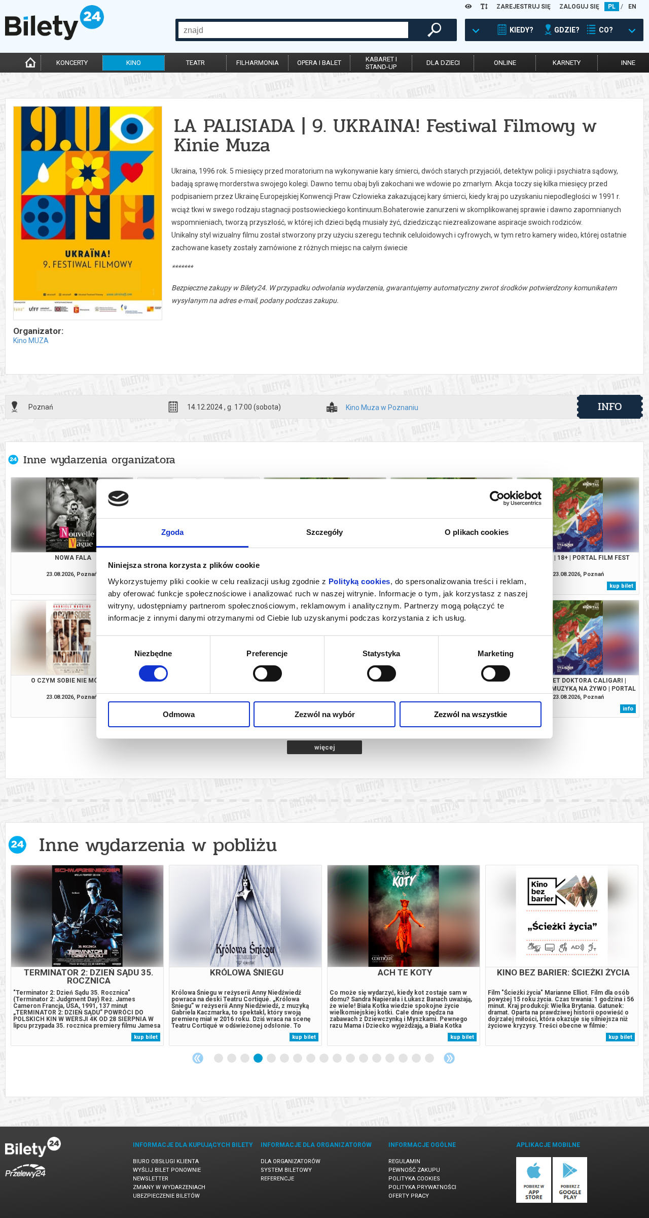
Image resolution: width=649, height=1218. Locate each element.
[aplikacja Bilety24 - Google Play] (570, 1201)
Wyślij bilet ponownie (167, 1170)
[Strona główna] (54, 37)
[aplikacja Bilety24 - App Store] (533, 1201)
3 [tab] (245, 1059)
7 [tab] (298, 1059)
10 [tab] (338, 1059)
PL (612, 6)
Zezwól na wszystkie (470, 714)
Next (449, 1058)
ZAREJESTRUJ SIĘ (523, 6)
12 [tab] (364, 1059)
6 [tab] (285, 1059)
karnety (567, 62)
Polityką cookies (359, 581)
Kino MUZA (31, 340)
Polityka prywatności (422, 1187)
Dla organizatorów (290, 1161)
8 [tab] (311, 1059)
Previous (197, 1058)
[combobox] (293, 30)
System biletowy (286, 1170)
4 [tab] (259, 1059)
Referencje (277, 1178)
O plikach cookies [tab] (477, 532)
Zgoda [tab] (172, 532)
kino (133, 62)
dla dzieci (443, 62)
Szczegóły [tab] (324, 532)
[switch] (267, 673)
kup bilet (621, 586)
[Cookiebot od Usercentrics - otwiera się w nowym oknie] (497, 498)
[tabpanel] (87, 955)
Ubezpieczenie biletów (166, 1196)
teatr (195, 62)
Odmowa (179, 714)
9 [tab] (324, 1059)
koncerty (72, 62)
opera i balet (319, 62)
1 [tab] (219, 1059)
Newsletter (150, 1178)
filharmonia (257, 62)
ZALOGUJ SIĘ (579, 6)
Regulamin (404, 1161)
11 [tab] (351, 1059)
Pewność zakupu (414, 1170)
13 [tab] (377, 1059)
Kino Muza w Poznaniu (382, 408)
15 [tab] (404, 1059)
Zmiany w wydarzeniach (169, 1187)
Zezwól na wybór (325, 714)
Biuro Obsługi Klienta (166, 1161)
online (505, 62)
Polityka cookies (414, 1178)
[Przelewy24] (25, 1179)
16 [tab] (417, 1059)
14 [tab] (390, 1059)
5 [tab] (272, 1059)
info (610, 406)
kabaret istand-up (381, 63)
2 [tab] (232, 1059)
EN (632, 6)
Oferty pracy (408, 1196)
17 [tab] (430, 1059)
